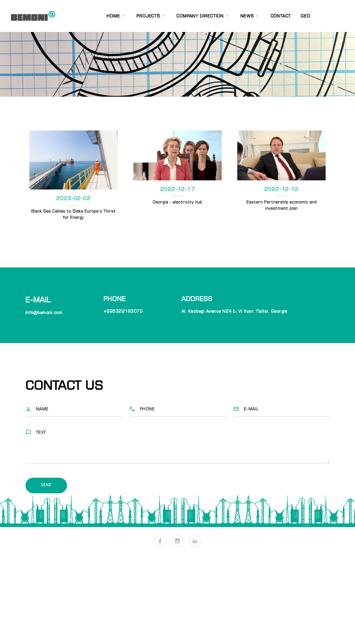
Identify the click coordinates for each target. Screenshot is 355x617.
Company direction (200, 15)
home (113, 15)
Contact (281, 15)
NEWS (247, 15)
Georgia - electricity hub (177, 202)
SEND (46, 485)
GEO (305, 15)
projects (148, 15)
